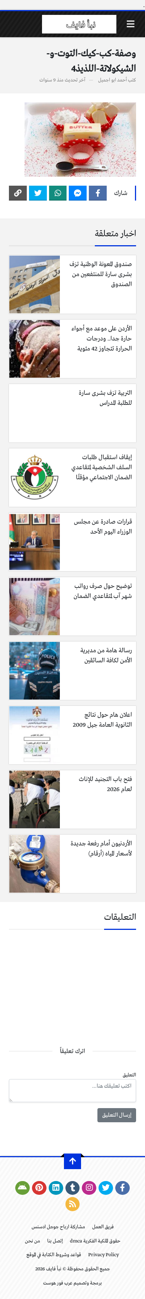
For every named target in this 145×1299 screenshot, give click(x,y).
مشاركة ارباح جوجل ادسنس (58, 1227)
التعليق (129, 1075)
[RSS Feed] (72, 1204)
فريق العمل (103, 1227)
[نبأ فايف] (79, 24)
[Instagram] (89, 1188)
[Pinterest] (39, 1188)
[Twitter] (38, 193)
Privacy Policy (103, 1255)
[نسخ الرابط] (18, 193)
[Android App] (22, 1188)
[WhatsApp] (58, 193)
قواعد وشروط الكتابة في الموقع (53, 1255)
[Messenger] (78, 193)
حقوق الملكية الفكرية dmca (95, 1241)
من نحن (32, 1241)
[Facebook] (98, 193)
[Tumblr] (72, 1188)
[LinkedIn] (56, 1188)
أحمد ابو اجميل (112, 80)
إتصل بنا (55, 1241)
